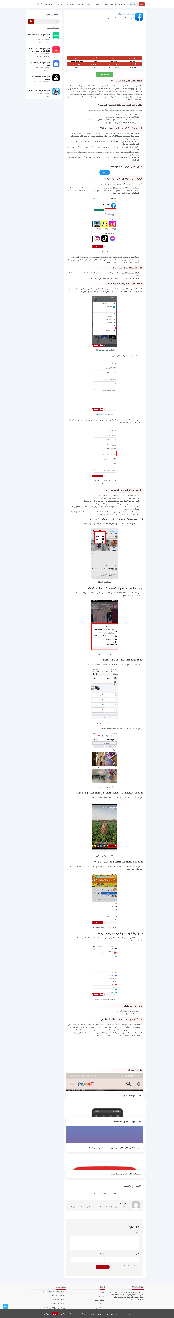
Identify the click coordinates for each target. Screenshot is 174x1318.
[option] (44, 65)
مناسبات (59, 4)
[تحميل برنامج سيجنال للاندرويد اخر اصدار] (56, 63)
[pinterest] (105, 1193)
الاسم (137, 1254)
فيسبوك (126, 1186)
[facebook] (110, 1193)
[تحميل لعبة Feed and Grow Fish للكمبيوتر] (56, 77)
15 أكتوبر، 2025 (121, 18)
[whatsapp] (100, 1193)
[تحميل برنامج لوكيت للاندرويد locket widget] (104, 1112)
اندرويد (113, 4)
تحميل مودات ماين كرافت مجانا (57, 1295)
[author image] (136, 1205)
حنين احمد (130, 18)
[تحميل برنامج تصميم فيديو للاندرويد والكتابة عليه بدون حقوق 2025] (56, 49)
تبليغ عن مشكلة (99, 1300)
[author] (133, 17)
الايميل (102, 1254)
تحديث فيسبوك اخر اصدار (58, 1299)
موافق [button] (55, 1314)
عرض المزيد (46, 1314)
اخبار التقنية (69, 4)
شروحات (79, 4)
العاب (88, 4)
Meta (76, 67)
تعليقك (137, 1233)
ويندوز (96, 4)
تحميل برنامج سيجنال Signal (130, 1014)
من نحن (102, 1292)
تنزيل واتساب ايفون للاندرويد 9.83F (55, 1307)
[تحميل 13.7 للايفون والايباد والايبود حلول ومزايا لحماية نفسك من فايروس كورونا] (104, 1139)
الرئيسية (121, 4)
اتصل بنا (101, 1296)
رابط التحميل (105, 74)
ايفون (104, 4)
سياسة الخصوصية (99, 1308)
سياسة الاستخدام (99, 1304)
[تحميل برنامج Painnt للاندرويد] (104, 1086)
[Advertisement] (104, 38)
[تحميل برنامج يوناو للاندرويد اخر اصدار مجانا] (56, 35)
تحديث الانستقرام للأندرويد (58, 1303)
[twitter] (115, 1193)
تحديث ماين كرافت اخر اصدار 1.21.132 (54, 1291)
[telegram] (94, 1193)
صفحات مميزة (48, 4)
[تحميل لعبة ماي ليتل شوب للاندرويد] (56, 91)
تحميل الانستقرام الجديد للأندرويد (128, 1011)
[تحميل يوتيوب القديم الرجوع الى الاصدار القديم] (104, 1165)
